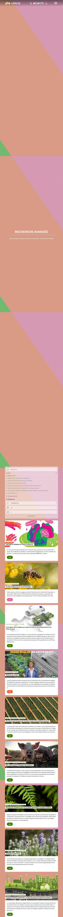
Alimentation (31, 516)
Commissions (12, 493)
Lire (11, 557)
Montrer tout (11, 475)
